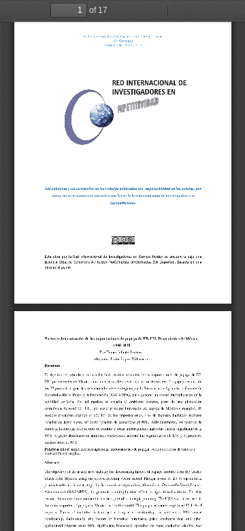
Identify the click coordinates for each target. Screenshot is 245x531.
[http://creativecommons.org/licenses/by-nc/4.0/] (123, 240)
